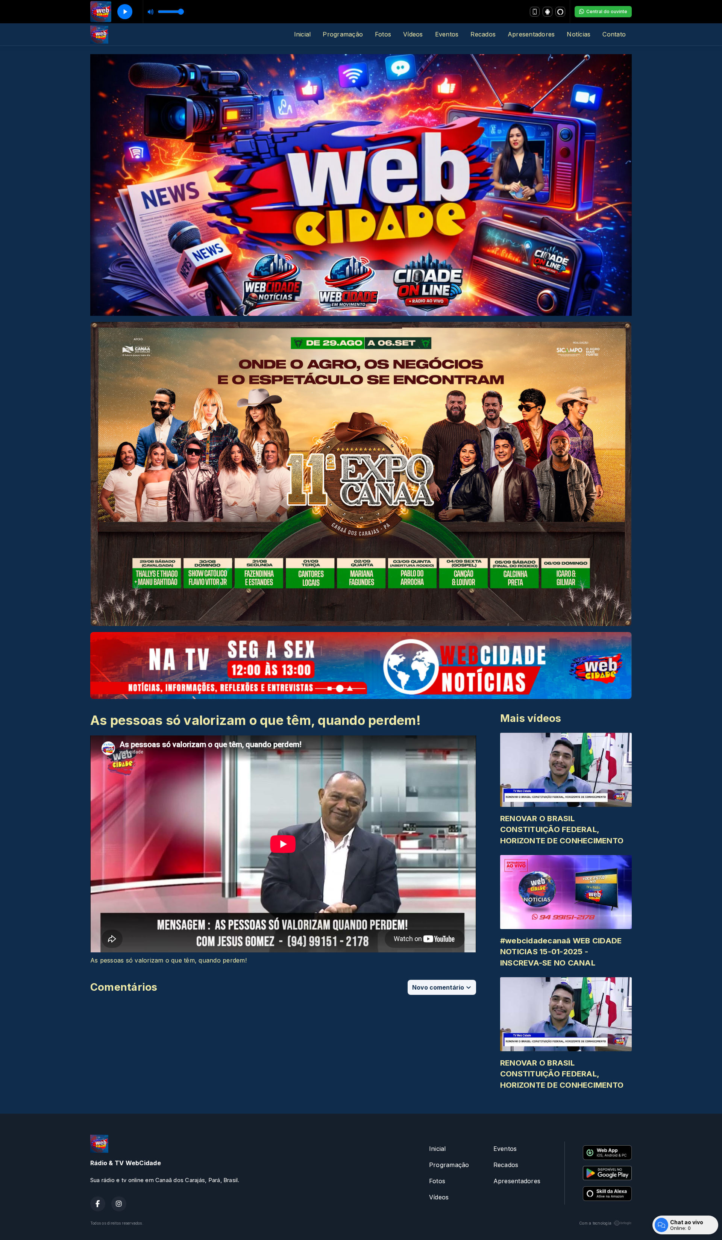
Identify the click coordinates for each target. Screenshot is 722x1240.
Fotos (383, 34)
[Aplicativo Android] (547, 12)
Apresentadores (531, 34)
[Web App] (535, 12)
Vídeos (413, 34)
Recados (483, 34)
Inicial (302, 34)
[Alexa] (560, 12)
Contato (614, 34)
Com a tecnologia (595, 1223)
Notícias (578, 34)
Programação (343, 34)
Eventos (447, 34)
